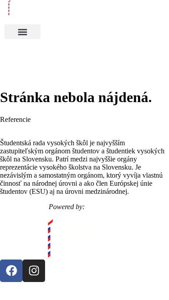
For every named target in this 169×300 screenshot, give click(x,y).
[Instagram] (34, 271)
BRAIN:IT (103, 206)
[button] (23, 31)
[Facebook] (11, 271)
